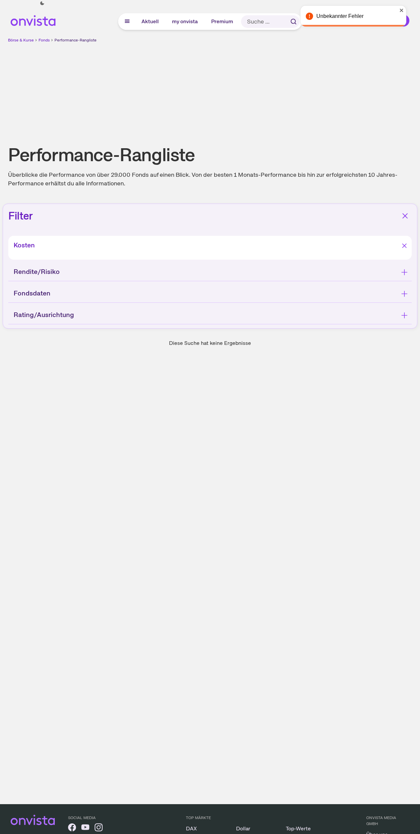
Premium (222, 21)
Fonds (44, 40)
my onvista (185, 21)
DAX (191, 828)
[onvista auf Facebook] (72, 828)
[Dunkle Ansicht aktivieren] (42, 3)
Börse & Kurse (21, 40)
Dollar (243, 828)
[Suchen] (293, 21)
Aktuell (150, 21)
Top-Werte (298, 828)
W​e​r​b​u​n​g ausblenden (267, 90)
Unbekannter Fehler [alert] (348, 16)
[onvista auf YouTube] (85, 828)
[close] (410, 10)
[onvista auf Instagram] (99, 828)
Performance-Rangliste (75, 40)
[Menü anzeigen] (127, 21)
